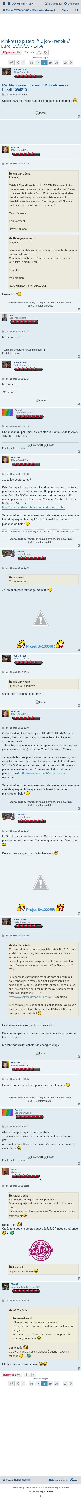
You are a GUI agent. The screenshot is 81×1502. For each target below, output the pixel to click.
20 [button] (56, 62)
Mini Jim (15, 147)
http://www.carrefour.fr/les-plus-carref (44, 773)
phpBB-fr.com (46, 1491)
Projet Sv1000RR (40, 646)
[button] (11, 62)
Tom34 (14, 1284)
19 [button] (50, 62)
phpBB (30, 1488)
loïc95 (14, 1169)
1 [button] (23, 62)
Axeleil (18, 410)
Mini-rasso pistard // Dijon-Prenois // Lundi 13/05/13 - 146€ (35, 44)
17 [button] (37, 62)
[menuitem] (11, 3)
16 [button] (31, 62)
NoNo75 (21, 551)
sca (11, 315)
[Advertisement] (40, 26)
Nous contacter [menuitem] (60, 1480)
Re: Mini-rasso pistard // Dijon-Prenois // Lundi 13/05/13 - (36, 87)
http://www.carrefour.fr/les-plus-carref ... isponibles (33, 507)
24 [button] (65, 62)
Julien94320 (20, 69)
